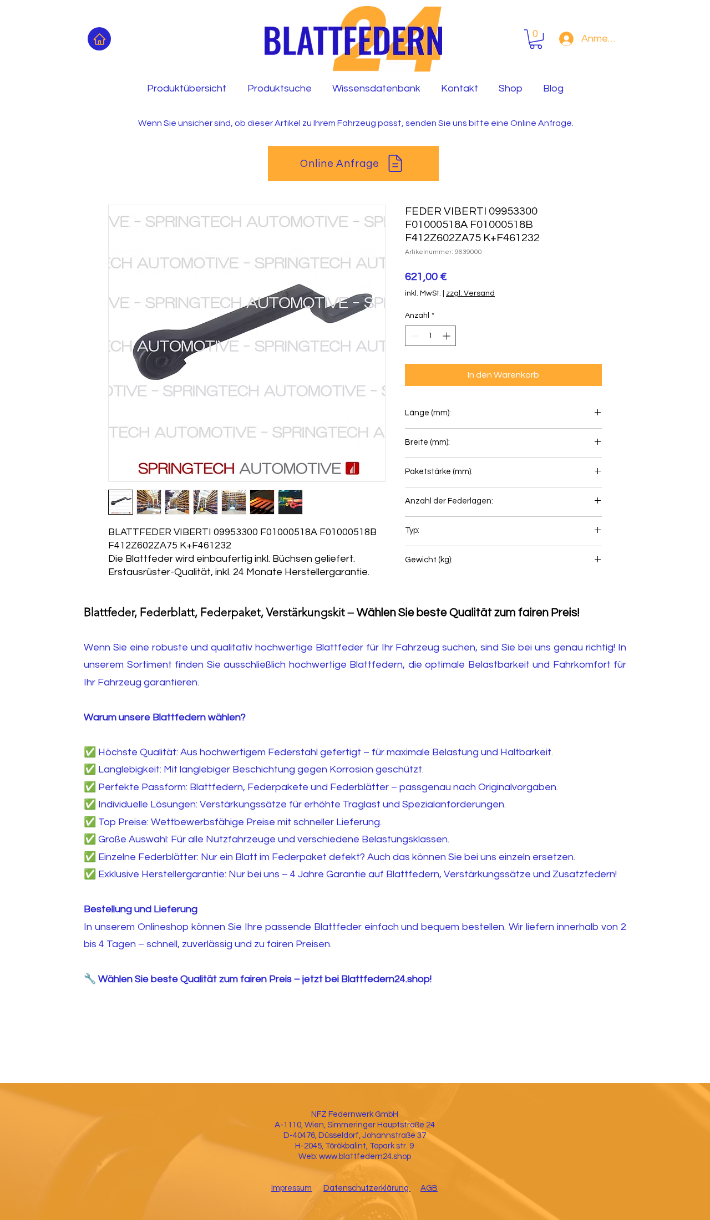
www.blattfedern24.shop (365, 1156)
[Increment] (447, 335)
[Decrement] (413, 335)
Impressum (291, 1188)
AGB (429, 1188)
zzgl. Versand (470, 293)
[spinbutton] (430, 335)
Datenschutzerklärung (366, 1188)
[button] (535, 39)
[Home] (99, 38)
